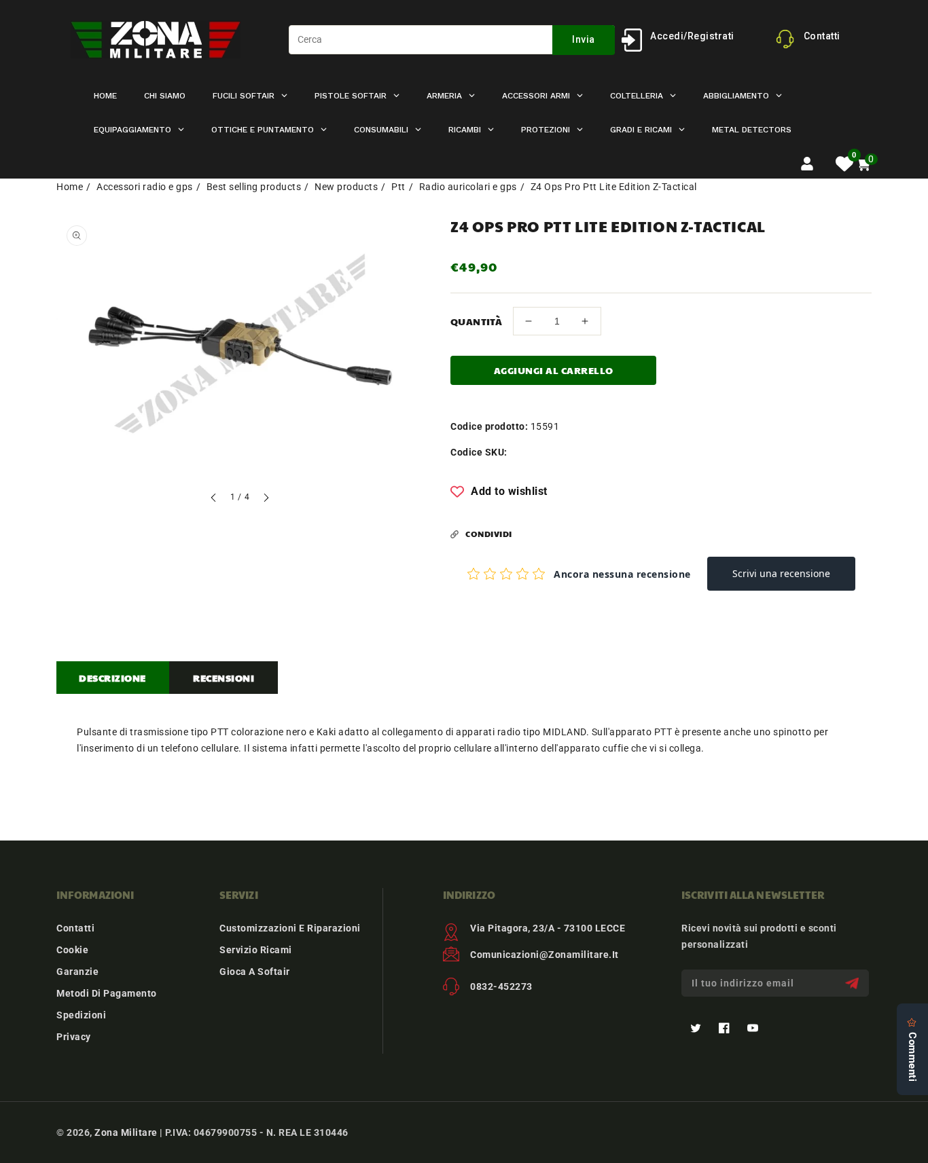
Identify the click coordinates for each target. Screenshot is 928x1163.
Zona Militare (126, 1132)
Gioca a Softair (254, 971)
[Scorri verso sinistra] (214, 499)
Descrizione (112, 677)
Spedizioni (81, 1015)
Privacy (73, 1036)
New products (346, 186)
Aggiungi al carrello (553, 370)
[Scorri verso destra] (265, 499)
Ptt (398, 186)
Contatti (75, 928)
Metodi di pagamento (106, 993)
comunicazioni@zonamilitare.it (544, 954)
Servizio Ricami (255, 949)
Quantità (476, 321)
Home (69, 186)
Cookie (72, 949)
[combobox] (452, 39)
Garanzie (77, 971)
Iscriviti (853, 983)
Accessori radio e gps (144, 186)
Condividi (488, 533)
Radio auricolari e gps (468, 186)
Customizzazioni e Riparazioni (290, 928)
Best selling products (254, 186)
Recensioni (223, 677)
